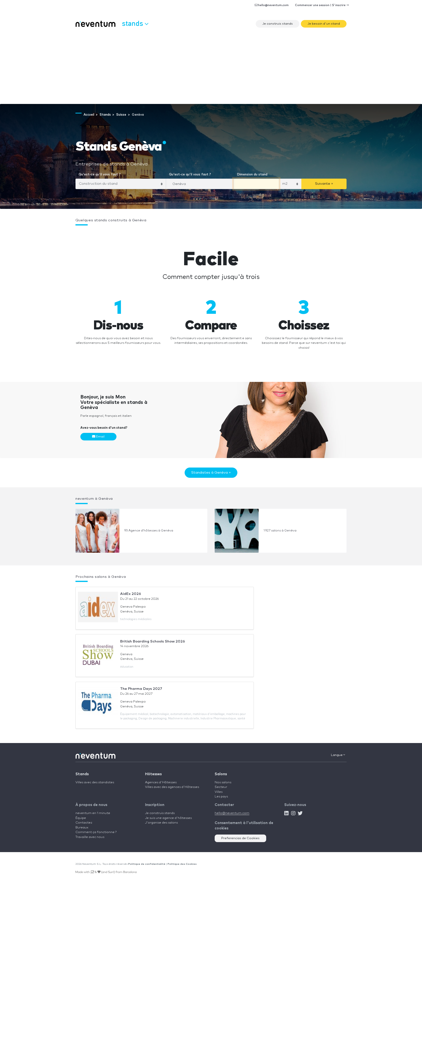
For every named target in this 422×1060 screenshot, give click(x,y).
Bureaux (81, 827)
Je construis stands (277, 23)
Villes (218, 792)
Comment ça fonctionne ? (95, 832)
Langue (337, 755)
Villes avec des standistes (94, 782)
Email (100, 436)
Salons (221, 774)
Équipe (80, 818)
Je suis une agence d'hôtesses (168, 818)
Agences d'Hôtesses (161, 782)
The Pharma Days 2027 (141, 689)
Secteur (221, 787)
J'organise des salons (161, 822)
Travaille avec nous (89, 837)
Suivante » (324, 183)
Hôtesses (153, 774)
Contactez (83, 822)
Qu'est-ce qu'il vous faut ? (100, 174)
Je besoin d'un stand (323, 23)
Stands (82, 774)
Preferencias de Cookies (240, 838)
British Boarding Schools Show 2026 (152, 641)
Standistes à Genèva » (211, 472)
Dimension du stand (252, 174)
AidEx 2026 (130, 594)
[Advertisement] (211, 67)
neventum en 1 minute (92, 813)
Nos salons (223, 782)
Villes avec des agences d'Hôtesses (172, 787)
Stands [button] (133, 23)
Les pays (221, 796)
